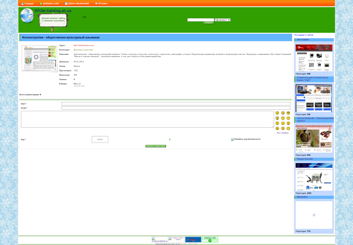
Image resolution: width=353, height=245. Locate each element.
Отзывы (102, 3)
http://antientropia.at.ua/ (84, 45)
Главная (28, 3)
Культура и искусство (83, 50)
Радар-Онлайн (305, 159)
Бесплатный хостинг (165, 244)
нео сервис (303, 39)
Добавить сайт (50, 3)
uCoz (177, 244)
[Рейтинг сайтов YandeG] (176, 242)
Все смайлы (282, 133)
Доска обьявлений (78, 3)
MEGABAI (302, 197)
